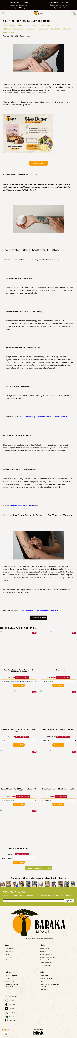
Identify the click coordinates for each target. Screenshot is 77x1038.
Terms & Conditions (11, 984)
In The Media (44, 987)
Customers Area (45, 965)
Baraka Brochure (45, 963)
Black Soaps (9, 951)
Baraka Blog (44, 976)
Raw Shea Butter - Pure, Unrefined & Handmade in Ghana (19, 670)
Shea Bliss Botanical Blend (18, 848)
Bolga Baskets (9, 960)
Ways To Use (8, 32)
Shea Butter (56, 29)
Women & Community (47, 957)
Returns (7, 978)
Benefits (34, 25)
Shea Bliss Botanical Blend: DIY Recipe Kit (58, 789)
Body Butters (52, 25)
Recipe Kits (9, 957)
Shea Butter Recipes (47, 978)
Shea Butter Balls (58, 670)
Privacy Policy (9, 981)
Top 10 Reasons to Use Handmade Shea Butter (39, 611)
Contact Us (44, 990)
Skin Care (67, 29)
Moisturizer (30, 29)
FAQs (41, 981)
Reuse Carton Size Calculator (50, 984)
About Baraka (44, 949)
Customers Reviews (47, 960)
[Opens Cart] (73, 13)
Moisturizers (43, 29)
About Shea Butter (46, 954)
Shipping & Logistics (11, 976)
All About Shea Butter (19, 25)
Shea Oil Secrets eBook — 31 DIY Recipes (58, 729)
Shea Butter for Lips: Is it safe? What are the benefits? (43, 417)
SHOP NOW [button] (38, 163)
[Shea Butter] (28, 154)
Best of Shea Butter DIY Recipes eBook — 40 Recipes (18, 789)
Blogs (42, 25)
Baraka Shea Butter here (22, 505)
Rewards (43, 951)
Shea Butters (9, 949)
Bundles (7, 954)
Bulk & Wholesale (10, 987)
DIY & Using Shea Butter (13, 29)
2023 (5, 25)
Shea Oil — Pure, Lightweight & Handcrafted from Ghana (18, 730)
